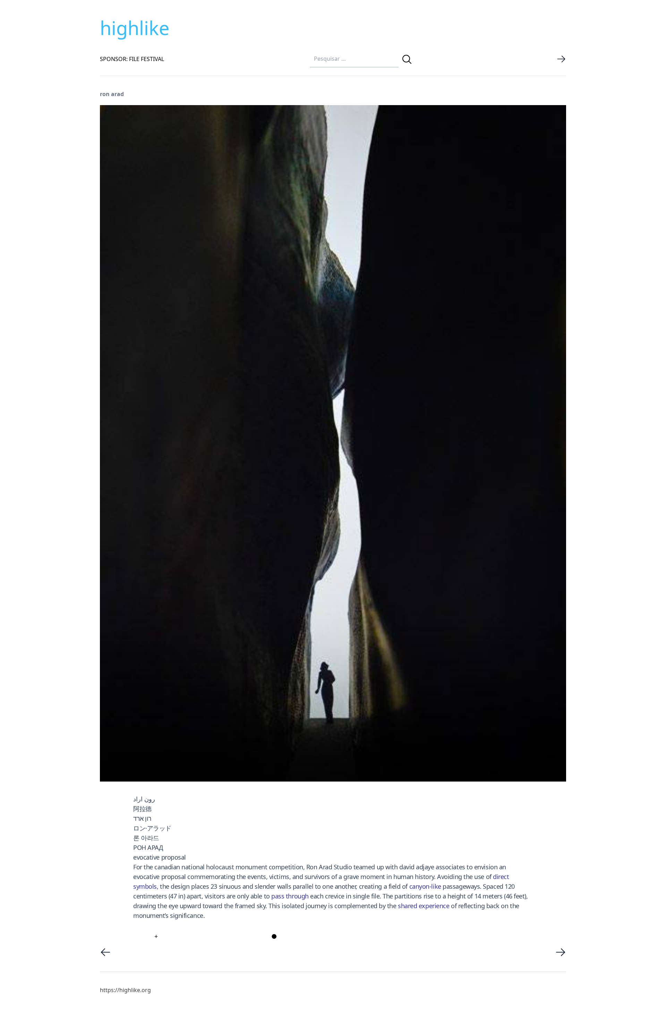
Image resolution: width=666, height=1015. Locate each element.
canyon (419, 886)
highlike (134, 28)
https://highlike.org (125, 990)
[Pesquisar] (406, 59)
